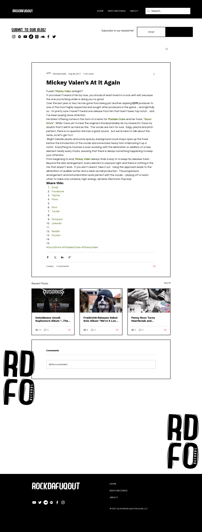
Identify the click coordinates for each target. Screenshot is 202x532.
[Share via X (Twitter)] (55, 257)
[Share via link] (69, 257)
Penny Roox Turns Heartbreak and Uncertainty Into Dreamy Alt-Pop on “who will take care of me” (148, 319)
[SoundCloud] (42, 36)
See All (167, 283)
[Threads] (37, 36)
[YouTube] (25, 36)
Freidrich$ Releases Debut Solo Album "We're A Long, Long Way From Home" (100, 319)
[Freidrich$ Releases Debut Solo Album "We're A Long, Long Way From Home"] (101, 301)
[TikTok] (31, 36)
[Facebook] (48, 36)
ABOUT (114, 497)
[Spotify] (19, 36)
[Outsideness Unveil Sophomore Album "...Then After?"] (53, 301)
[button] (166, 49)
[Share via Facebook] (47, 257)
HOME (113, 484)
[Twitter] (54, 36)
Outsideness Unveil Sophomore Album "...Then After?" (52, 319)
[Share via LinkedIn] (62, 257)
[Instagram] (14, 36)
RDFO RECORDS (118, 490)
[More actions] (154, 74)
